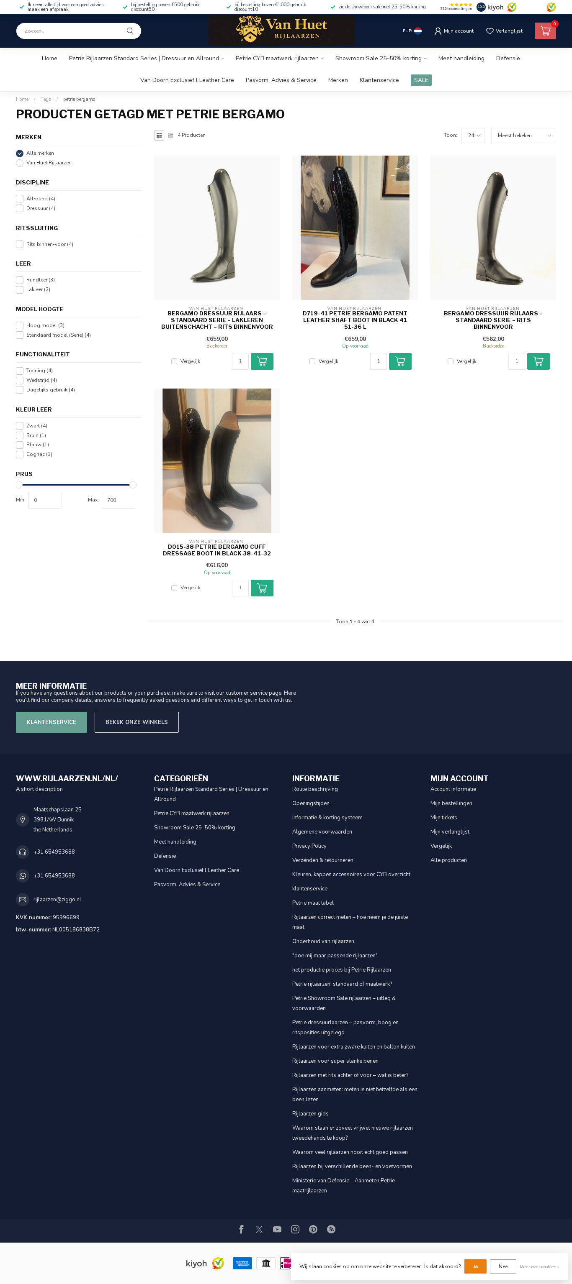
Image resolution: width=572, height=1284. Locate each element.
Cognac (39, 454)
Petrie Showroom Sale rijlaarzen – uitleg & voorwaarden (344, 1003)
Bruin (36, 435)
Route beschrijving (315, 789)
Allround (40, 199)
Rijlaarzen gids (310, 1114)
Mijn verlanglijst (449, 832)
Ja (475, 1266)
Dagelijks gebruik (50, 390)
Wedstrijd (41, 380)
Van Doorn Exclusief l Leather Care (187, 80)
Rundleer (40, 280)
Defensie (508, 58)
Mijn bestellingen (451, 803)
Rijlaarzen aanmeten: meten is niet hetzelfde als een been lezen (354, 1094)
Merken (338, 80)
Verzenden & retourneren (322, 860)
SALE (421, 80)
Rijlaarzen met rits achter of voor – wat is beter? (350, 1075)
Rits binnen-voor (49, 244)
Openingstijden (311, 803)
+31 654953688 (54, 852)
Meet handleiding (461, 58)
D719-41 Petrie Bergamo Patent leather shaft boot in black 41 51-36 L (355, 320)
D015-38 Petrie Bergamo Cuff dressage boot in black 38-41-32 (217, 550)
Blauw (37, 445)
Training (39, 370)
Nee (503, 1266)
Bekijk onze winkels (137, 722)
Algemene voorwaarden (322, 832)
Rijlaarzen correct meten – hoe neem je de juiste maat (350, 922)
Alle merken (40, 153)
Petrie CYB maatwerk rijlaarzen (277, 58)
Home (49, 58)
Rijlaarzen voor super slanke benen (335, 1061)
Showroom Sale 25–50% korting (378, 58)
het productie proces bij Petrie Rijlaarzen (341, 970)
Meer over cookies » (539, 1267)
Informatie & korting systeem (327, 817)
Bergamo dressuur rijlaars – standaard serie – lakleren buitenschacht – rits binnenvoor (217, 320)
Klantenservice (379, 80)
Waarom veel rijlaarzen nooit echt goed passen (350, 1152)
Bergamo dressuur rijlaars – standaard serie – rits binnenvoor (493, 320)
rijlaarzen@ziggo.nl (57, 899)
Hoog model (45, 325)
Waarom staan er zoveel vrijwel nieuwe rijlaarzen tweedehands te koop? (352, 1133)
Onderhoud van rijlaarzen (323, 941)
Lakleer (38, 289)
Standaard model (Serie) (58, 335)
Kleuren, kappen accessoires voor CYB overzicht (351, 874)
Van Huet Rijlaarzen (49, 163)
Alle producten (448, 860)
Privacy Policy (309, 846)
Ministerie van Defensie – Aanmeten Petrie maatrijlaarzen (343, 1185)
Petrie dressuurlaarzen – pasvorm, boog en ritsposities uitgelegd (345, 1027)
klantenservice (309, 889)
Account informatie (453, 789)
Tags (46, 99)
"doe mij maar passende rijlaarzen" (335, 955)
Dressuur (40, 208)
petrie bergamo (79, 99)
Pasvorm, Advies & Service (281, 80)
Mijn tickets (443, 817)
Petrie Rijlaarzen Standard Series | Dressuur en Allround (144, 58)
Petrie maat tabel (313, 903)
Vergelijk (190, 361)
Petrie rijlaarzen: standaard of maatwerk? (342, 984)
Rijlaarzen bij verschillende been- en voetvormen (352, 1166)
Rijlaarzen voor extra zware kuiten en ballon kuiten (353, 1047)
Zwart (36, 426)
